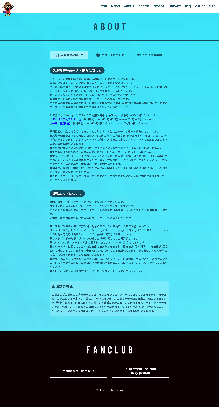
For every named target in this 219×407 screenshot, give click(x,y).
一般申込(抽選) (61, 123)
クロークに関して (112, 55)
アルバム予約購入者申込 (66, 119)
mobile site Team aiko (78, 370)
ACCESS (144, 6)
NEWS (115, 6)
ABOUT (129, 6)
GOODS (159, 6)
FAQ (188, 6)
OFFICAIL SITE (205, 6)
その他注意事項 (152, 55)
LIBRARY (174, 6)
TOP (104, 6)
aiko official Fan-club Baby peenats (141, 371)
